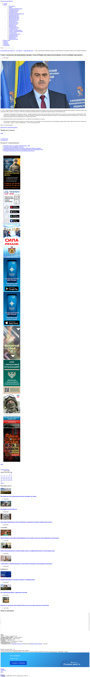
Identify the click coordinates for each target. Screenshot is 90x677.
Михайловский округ (14, 18)
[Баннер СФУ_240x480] (11, 393)
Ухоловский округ (13, 35)
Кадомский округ (13, 12)
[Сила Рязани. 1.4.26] (11, 257)
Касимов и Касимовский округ (16, 13)
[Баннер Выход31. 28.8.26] (11, 461)
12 (4, 477)
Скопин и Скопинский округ (16, 31)
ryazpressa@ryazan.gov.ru (17, 643)
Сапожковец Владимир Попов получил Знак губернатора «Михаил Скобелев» (22, 148)
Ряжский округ (12, 25)
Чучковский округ (13, 36)
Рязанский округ (13, 26)
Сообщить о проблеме (18, 663)
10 (1, 477)
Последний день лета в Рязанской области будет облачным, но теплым (18, 496)
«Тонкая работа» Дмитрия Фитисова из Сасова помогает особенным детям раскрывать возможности (26, 563)
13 (6, 477)
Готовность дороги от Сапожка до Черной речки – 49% (16, 145)
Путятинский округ (13, 22)
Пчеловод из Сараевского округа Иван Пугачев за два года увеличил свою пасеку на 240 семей (25, 605)
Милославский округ (14, 17)
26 (4, 480)
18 (3, 478)
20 (6, 478)
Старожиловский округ (14, 34)
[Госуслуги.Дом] (11, 223)
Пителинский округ (14, 20)
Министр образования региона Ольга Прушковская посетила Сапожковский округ (23, 149)
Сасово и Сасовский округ (15, 30)
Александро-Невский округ (15, 8)
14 (8, 477)
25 (3, 480)
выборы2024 (4, 127)
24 (1, 480)
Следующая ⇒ (4, 140)
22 (9, 478)
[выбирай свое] (11, 359)
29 (9, 480)
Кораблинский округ (14, 16)
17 (1, 478)
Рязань (10, 7)
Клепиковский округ (14, 15)
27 (6, 480)
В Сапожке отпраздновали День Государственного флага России (19, 150)
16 (11, 477)
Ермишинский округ (14, 9)
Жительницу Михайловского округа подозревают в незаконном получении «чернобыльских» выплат (26, 522)
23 (11, 478)
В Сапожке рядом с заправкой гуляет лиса (13, 147)
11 (3, 477)
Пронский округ (13, 21)
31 (1, 481)
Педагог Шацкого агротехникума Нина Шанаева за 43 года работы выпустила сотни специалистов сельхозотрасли (30, 538)
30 (11, 480)
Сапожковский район (12, 127)
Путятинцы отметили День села (9, 509)
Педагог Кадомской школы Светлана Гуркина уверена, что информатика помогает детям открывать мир (28, 550)
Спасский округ (13, 32)
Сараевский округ (13, 28)
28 (8, 480)
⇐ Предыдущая (4, 138)
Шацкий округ (12, 37)
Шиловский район (13, 39)
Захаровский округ (13, 11)
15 (9, 477)
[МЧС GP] (11, 291)
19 (4, 478)
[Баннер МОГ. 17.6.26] (11, 427)
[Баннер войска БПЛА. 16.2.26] (11, 189)
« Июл (2, 483)
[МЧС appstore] (11, 325)
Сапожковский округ (14, 27)
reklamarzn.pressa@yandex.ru (35, 643)
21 (8, 478)
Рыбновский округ (13, 23)
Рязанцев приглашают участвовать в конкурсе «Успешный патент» (18, 579)
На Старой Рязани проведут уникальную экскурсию (14, 592)
